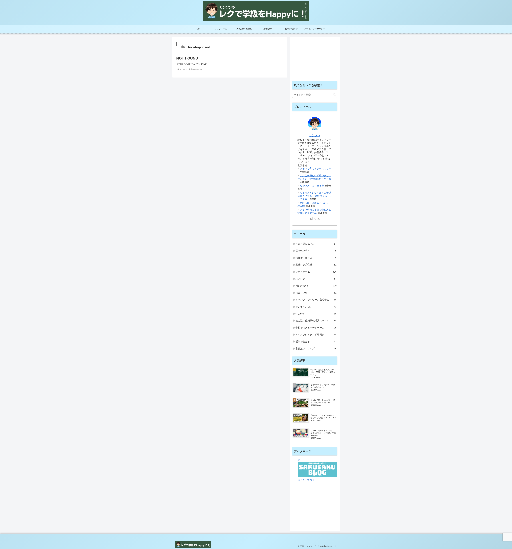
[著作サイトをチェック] (311, 218)
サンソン (314, 135)
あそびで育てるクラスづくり (315, 168)
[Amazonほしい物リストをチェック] (318, 218)
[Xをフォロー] (314, 218)
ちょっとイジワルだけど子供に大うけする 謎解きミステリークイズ (314, 195)
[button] (334, 94)
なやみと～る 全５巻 (312, 185)
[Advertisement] (314, 58)
